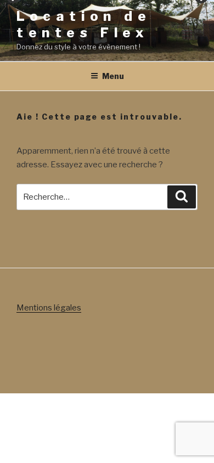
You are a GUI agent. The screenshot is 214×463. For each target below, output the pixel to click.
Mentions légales (48, 308)
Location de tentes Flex (83, 24)
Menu (113, 76)
